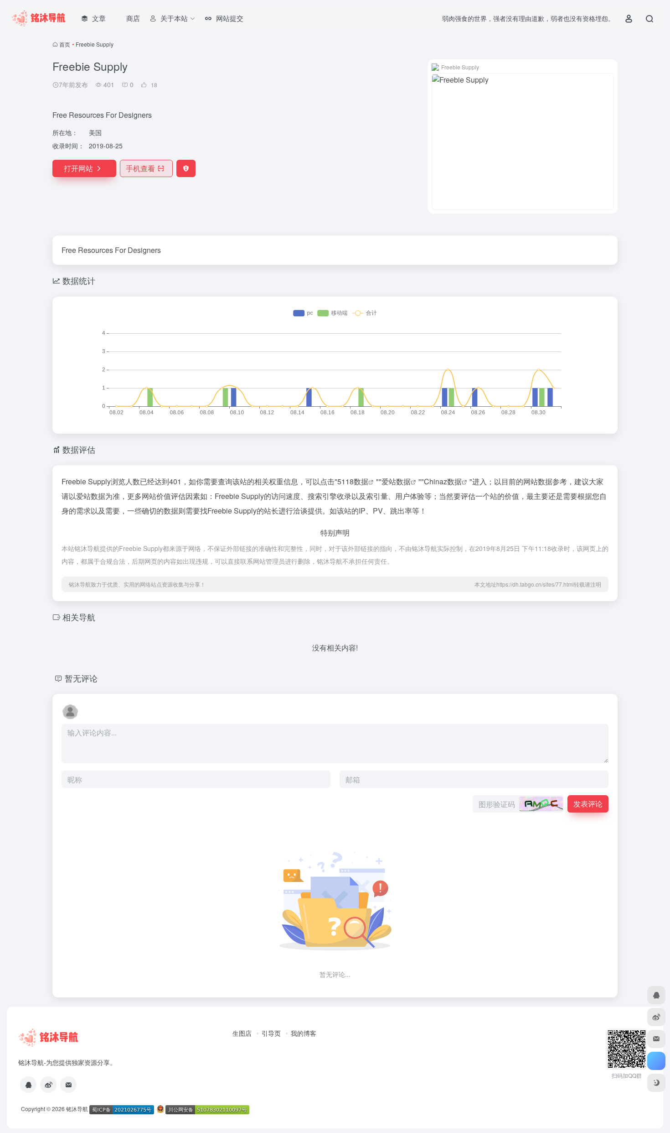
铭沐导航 (77, 1108)
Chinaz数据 (443, 481)
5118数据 (352, 481)
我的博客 (303, 1033)
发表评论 (588, 803)
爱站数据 (396, 481)
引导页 (271, 1033)
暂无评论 (81, 678)
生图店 (242, 1033)
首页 (64, 44)
